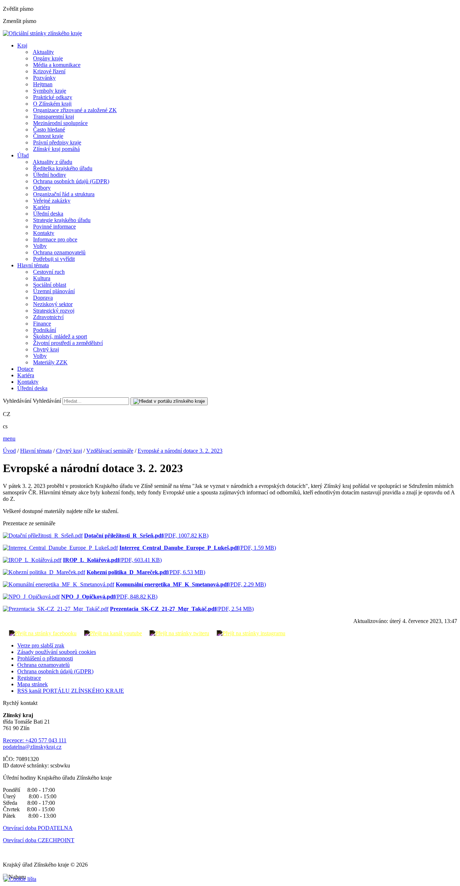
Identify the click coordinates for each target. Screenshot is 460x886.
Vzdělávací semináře (109, 451)
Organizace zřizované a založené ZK (75, 110)
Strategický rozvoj (53, 311)
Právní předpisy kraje (57, 142)
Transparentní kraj (53, 117)
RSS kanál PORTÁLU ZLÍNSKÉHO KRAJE (70, 691)
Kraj (22, 45)
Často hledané (49, 129)
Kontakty (43, 233)
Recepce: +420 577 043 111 (34, 740)
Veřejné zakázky (51, 201)
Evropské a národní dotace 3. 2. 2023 (180, 451)
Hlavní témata (33, 265)
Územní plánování (54, 291)
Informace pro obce (55, 239)
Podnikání (44, 330)
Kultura (41, 278)
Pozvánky (44, 78)
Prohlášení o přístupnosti (45, 658)
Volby (40, 246)
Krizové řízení (49, 71)
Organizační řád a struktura (64, 194)
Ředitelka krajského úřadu (62, 168)
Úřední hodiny (49, 175)
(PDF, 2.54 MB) (182, 609)
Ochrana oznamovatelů (59, 252)
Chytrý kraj (46, 349)
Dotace (25, 369)
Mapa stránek (32, 684)
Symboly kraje (49, 91)
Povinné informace (54, 226)
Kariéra (41, 207)
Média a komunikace (56, 65)
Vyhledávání (17, 401)
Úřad (23, 155)
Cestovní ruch (49, 272)
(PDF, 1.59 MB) (197, 548)
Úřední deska (48, 214)
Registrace (29, 678)
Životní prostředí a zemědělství (68, 343)
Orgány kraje (48, 58)
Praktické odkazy (52, 97)
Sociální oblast (49, 285)
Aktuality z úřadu (52, 162)
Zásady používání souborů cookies (56, 652)
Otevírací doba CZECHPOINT (38, 840)
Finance (42, 323)
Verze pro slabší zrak (40, 645)
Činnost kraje (48, 136)
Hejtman (42, 84)
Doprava (43, 298)
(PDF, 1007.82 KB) (146, 535)
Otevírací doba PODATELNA (38, 828)
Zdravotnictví (48, 317)
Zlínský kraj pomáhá (56, 149)
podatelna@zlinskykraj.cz (32, 747)
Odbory (42, 188)
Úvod (9, 451)
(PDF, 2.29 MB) (191, 584)
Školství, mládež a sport (60, 336)
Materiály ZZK (50, 362)
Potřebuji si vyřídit (54, 259)
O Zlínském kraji (52, 104)
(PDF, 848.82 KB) (109, 597)
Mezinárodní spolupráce (60, 123)
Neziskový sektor (53, 304)
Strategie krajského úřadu (62, 220)
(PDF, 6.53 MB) (146, 572)
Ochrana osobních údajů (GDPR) (71, 181)
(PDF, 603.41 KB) (112, 560)
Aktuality (43, 52)
